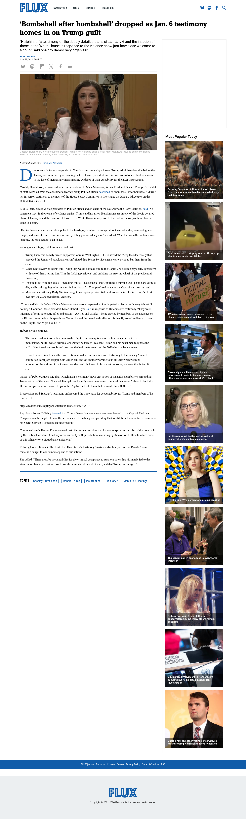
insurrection (93, 481)
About (77, 8)
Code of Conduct (150, 764)
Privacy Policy (133, 764)
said (145, 209)
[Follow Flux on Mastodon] (201, 9)
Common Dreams (52, 163)
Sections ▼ (60, 8)
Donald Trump (71, 481)
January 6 (112, 481)
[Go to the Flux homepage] (34, 12)
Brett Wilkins (27, 56)
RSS (163, 764)
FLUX (84, 764)
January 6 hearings (135, 481)
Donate (120, 764)
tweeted (56, 413)
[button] (23, 66)
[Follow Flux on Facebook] (215, 9)
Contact (91, 8)
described (104, 192)
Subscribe (108, 8)
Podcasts (100, 764)
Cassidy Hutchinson (45, 481)
